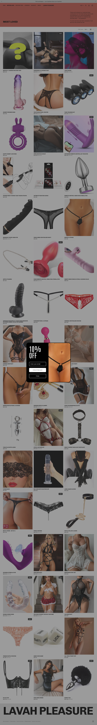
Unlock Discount (37, 370)
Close (37, 376)
